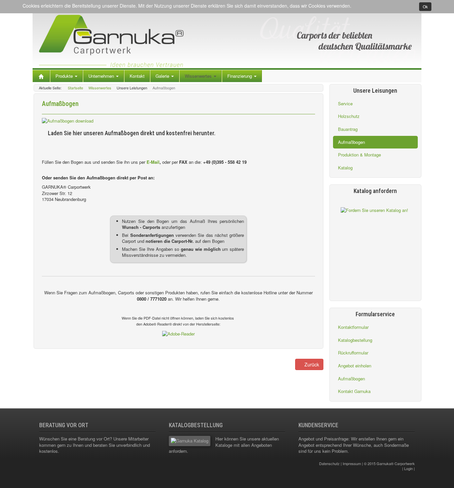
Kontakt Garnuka (354, 391)
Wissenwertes (199, 76)
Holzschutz (349, 116)
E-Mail (153, 162)
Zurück (311, 364)
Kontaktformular (353, 327)
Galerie (163, 76)
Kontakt (137, 76)
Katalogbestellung (355, 340)
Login (408, 468)
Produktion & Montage (359, 154)
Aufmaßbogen (351, 142)
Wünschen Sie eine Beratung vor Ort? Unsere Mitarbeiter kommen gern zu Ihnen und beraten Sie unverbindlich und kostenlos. (94, 445)
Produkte (65, 76)
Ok (425, 6)
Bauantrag (348, 129)
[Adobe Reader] (178, 333)
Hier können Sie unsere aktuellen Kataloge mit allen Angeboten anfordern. (224, 445)
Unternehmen (101, 76)
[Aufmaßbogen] (67, 120)
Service (345, 103)
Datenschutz (329, 463)
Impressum (352, 463)
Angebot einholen (354, 365)
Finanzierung (240, 76)
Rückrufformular (353, 352)
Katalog (345, 167)
